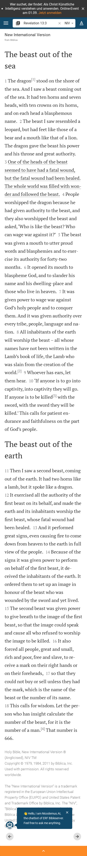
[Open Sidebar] (43, 851)
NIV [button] (67, 23)
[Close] (67, 812)
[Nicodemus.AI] (10, 825)
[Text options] (81, 23)
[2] (20, 371)
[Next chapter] (77, 836)
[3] (55, 395)
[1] (33, 79)
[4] (43, 728)
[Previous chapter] (10, 836)
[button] (83, 9)
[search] (40, 23)
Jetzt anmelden (49, 13)
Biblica (14, 39)
